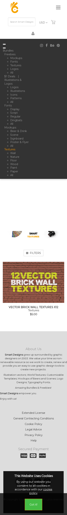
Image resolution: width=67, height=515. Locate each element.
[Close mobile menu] (4, 48)
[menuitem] (9, 51)
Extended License (33, 413)
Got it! (33, 504)
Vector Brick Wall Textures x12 (33, 307)
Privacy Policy (34, 435)
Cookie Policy (33, 424)
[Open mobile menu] (4, 44)
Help (34, 440)
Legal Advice (33, 429)
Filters (34, 253)
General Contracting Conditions (33, 418)
